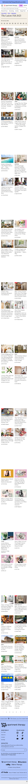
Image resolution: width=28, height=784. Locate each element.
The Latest (4, 13)
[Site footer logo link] (14, 725)
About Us (3, 734)
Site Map (3, 739)
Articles (17, 11)
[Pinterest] (22, 736)
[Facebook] (17, 736)
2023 (9, 13)
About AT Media (12, 772)
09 (23, 23)
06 (15, 23)
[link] (7, 42)
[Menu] (2, 5)
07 (18, 23)
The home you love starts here (17, 718)
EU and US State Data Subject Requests (18, 778)
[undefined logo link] (10, 5)
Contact (3, 737)
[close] (27, 781)
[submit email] (25, 750)
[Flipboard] (22, 739)
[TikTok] (22, 733)
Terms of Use (4, 754)
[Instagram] (17, 733)
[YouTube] (17, 739)
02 (4, 23)
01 (1, 23)
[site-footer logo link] (4, 772)
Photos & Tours (4, 11)
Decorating (11, 11)
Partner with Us (23, 772)
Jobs (18, 772)
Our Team (3, 732)
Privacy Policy (12, 754)
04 (10, 23)
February (13, 13)
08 (20, 23)
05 (12, 23)
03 (7, 23)
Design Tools (22, 11)
